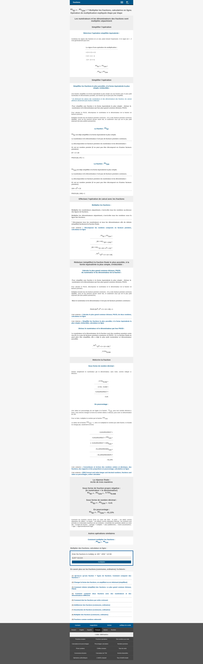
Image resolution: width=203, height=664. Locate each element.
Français (97, 630)
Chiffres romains (101, 648)
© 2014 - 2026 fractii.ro (101, 634)
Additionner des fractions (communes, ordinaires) (92, 605)
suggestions (93, 625)
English (82, 630)
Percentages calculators (101, 644)
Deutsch (73, 630)
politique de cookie (125, 625)
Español (89, 630)
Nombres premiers (122, 644)
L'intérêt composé (101, 658)
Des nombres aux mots (122, 639)
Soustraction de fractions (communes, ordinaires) (92, 610)
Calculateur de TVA (101, 653)
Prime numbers (80, 648)
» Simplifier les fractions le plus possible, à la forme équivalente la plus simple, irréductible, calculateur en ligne (101, 322)
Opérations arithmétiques (80, 658)
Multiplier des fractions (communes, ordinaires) (91, 614)
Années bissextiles (122, 653)
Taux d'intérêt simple (122, 658)
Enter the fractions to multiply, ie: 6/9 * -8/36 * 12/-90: (92, 554)
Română (113, 630)
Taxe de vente (123, 648)
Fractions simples (80, 639)
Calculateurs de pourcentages (80, 644)
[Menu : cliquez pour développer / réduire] (123, 2)
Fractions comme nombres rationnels (87, 619)
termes (109, 625)
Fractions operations (101, 639)
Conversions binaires (80, 653)
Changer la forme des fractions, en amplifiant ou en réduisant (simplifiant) (100, 582)
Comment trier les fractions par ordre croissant (91, 600)
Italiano (105, 630)
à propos (77, 625)
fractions (76, 2)
